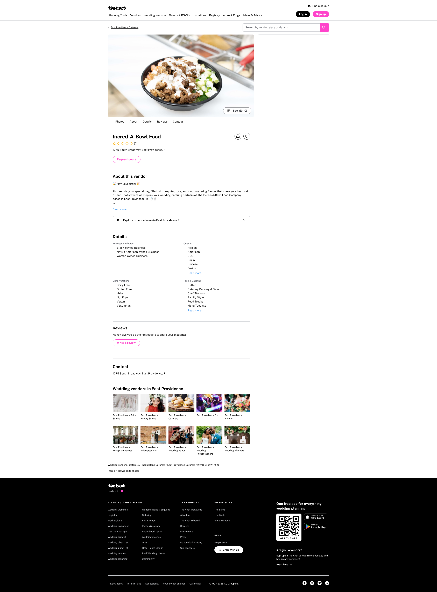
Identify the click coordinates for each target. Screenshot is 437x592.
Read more (119, 209)
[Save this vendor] (246, 136)
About (133, 121)
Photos (119, 121)
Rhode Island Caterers (153, 464)
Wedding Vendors (117, 464)
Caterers (134, 464)
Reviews (162, 121)
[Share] (238, 136)
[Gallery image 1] (181, 76)
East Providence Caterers (124, 27)
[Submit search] (324, 27)
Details (147, 121)
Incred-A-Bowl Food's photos (123, 470)
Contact (178, 121)
